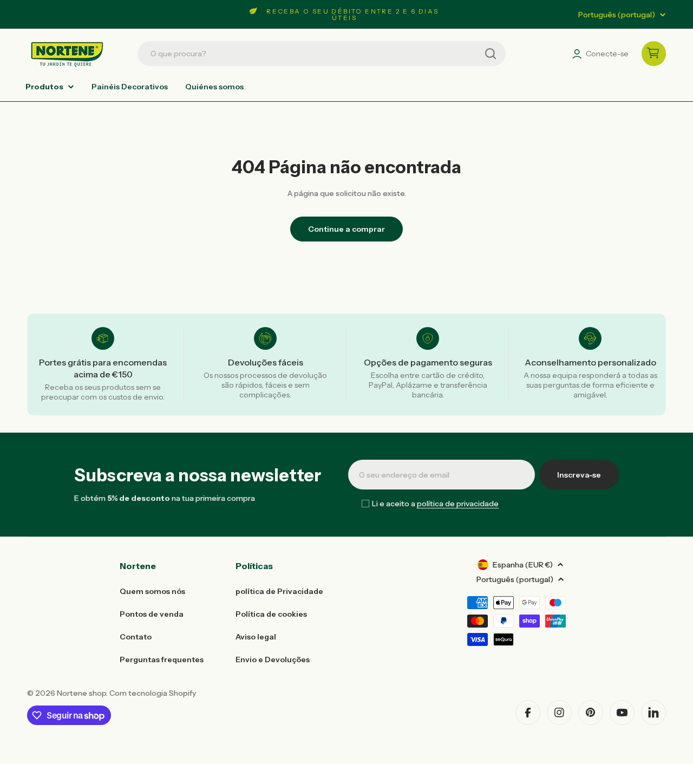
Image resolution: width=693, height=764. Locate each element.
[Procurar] (490, 53)
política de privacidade (458, 503)
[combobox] (322, 53)
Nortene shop (81, 693)
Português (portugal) (616, 14)
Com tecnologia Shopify (152, 693)
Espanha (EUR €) (523, 565)
